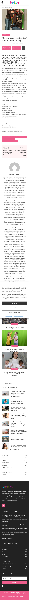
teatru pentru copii (20, 136)
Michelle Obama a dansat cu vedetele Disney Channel (20, 153)
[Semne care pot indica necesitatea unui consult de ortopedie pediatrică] (5, 431)
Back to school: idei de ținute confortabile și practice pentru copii (17, 401)
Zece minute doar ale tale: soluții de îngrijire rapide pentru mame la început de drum (18, 416)
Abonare (14, 582)
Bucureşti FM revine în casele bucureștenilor (14, 350)
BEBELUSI (14, 368)
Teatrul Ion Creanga (8, 138)
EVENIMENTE (8, 7)
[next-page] (16, 379)
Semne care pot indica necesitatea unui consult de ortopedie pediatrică (19, 431)
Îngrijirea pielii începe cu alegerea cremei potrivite (18, 445)
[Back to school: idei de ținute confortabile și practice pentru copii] (5, 401)
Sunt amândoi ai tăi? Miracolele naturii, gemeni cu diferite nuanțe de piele (14, 373)
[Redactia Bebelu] (14, 167)
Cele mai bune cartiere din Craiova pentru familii (18, 438)
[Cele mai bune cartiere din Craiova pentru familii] (5, 439)
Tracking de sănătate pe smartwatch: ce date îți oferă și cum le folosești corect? (18, 424)
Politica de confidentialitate (20, 586)
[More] (23, 48)
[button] (26, 284)
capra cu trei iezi (7, 136)
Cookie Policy (9, 316)
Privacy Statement (18, 316)
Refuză (14, 308)
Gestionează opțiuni (14, 312)
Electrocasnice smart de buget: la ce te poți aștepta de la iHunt (18, 408)
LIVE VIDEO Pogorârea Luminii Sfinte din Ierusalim (14, 328)
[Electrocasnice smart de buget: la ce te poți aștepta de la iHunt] (5, 408)
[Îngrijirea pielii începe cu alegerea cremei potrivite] (5, 446)
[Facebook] (3, 505)
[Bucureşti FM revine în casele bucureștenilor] (14, 338)
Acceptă (14, 303)
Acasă (3, 7)
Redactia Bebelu (18, 43)
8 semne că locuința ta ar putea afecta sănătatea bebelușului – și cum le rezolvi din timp (18, 394)
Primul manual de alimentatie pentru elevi (7, 152)
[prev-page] (13, 379)
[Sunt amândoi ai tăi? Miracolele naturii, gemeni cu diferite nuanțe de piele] (14, 360)
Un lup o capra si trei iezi (9, 140)
